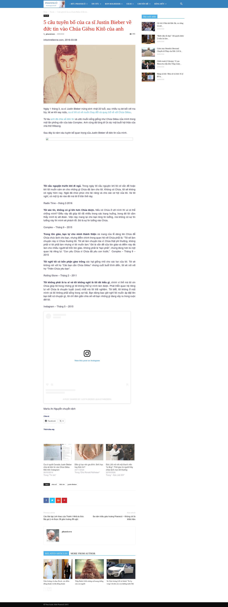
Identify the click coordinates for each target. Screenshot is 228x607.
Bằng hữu (159, 4)
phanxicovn (50, 34)
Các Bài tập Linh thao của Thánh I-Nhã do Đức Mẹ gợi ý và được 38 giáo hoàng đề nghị (64, 517)
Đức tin (62, 484)
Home (45, 12)
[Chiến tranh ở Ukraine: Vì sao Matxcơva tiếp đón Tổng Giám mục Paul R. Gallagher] (148, 64)
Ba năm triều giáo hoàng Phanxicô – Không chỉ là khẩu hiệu (114, 517)
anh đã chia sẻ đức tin (62, 119)
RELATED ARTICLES (56, 553)
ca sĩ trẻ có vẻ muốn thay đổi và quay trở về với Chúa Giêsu (99, 112)
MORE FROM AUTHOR (83, 553)
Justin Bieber (72, 484)
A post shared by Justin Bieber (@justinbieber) (87, 399)
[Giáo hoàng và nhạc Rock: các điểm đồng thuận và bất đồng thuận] (58, 569)
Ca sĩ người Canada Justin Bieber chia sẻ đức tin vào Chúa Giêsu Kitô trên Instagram (58, 467)
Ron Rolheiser (112, 4)
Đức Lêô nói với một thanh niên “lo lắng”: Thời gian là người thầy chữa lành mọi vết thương (119, 467)
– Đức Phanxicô (77, 4)
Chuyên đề (142, 4)
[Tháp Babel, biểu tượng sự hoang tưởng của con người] (89, 569)
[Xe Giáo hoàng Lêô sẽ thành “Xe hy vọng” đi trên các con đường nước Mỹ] (121, 569)
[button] (181, 4)
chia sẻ (54, 484)
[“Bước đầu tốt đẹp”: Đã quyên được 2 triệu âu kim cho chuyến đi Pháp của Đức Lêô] (148, 39)
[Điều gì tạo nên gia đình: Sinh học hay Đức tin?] (89, 452)
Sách (129, 4)
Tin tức (95, 4)
